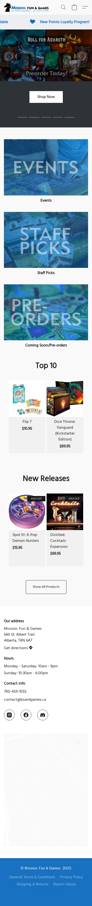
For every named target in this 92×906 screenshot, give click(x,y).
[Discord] (42, 715)
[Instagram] (9, 715)
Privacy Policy (71, 877)
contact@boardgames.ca (25, 700)
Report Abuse (64, 884)
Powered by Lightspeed (46, 893)
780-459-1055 (15, 692)
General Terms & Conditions (32, 877)
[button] (27, 7)
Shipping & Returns (32, 884)
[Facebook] (26, 715)
